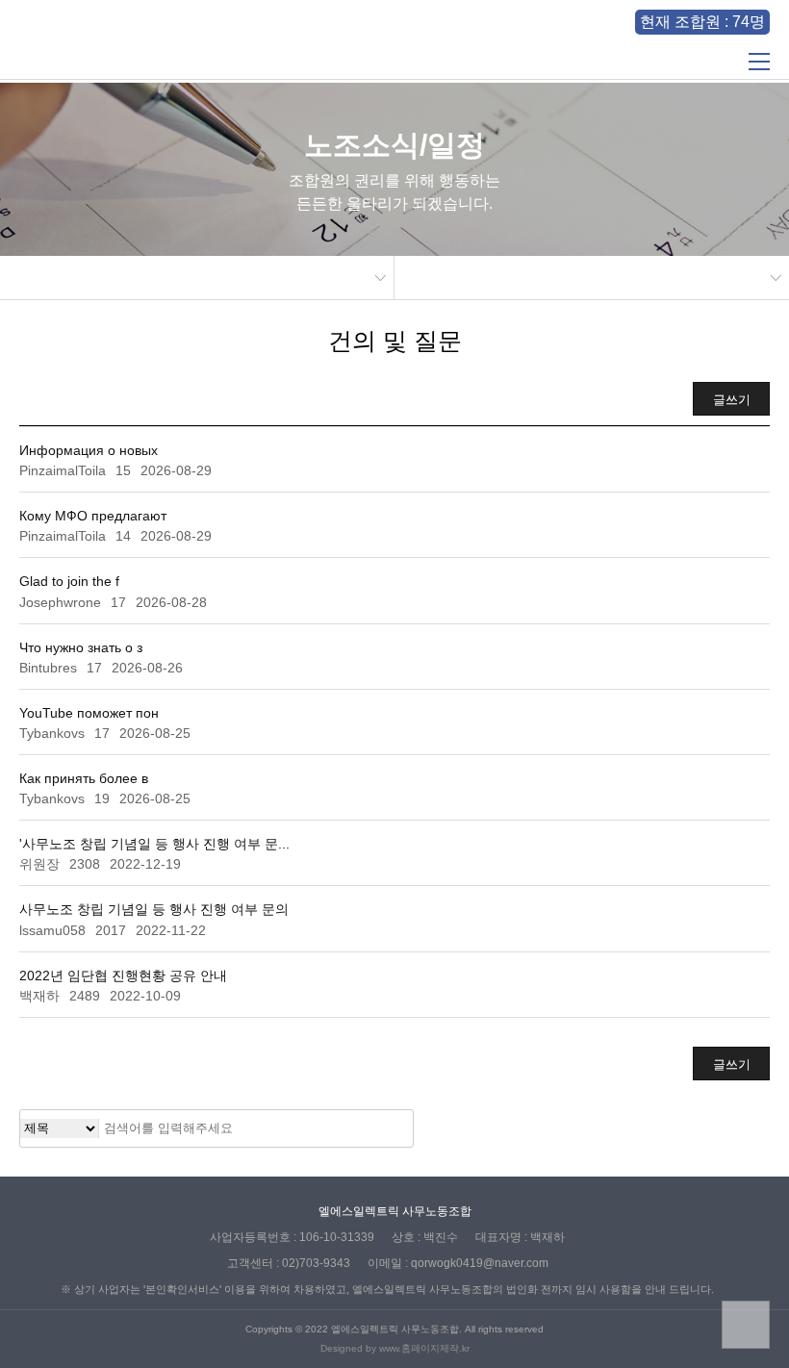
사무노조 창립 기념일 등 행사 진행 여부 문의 (154, 909)
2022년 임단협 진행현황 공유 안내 (123, 975)
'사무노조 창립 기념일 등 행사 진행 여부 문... (154, 843)
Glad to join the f (69, 581)
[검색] (393, 1128)
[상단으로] (746, 1325)
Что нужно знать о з (80, 647)
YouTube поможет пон (89, 713)
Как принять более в (83, 778)
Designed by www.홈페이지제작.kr (395, 1349)
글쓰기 (732, 400)
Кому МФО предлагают (92, 515)
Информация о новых (88, 450)
